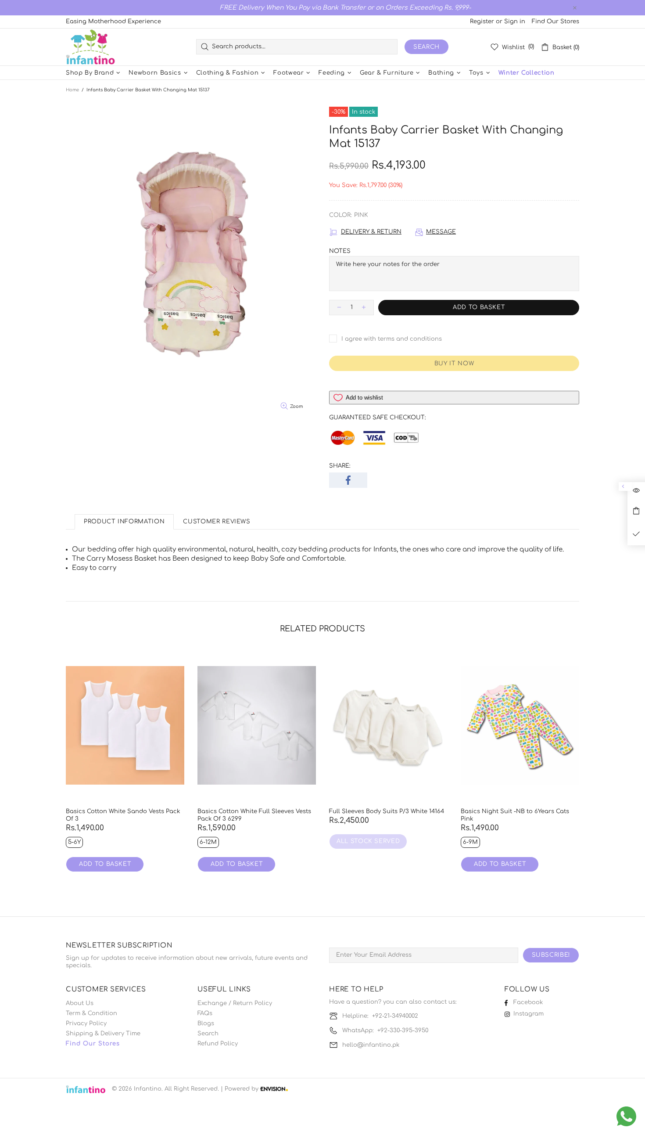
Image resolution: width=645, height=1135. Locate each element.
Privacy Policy (86, 1023)
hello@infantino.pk (370, 1045)
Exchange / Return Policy (234, 1003)
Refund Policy (217, 1044)
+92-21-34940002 (395, 1016)
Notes (340, 251)
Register (482, 21)
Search (426, 47)
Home (72, 89)
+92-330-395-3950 (402, 1030)
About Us (79, 1003)
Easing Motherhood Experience (113, 21)
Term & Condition (91, 1013)
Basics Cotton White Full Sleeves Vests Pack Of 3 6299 (254, 815)
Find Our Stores (555, 21)
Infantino (90, 47)
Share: (340, 466)
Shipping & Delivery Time (103, 1034)
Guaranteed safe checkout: (377, 417)
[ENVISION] (274, 1089)
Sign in (514, 21)
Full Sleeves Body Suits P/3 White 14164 (386, 811)
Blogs (205, 1023)
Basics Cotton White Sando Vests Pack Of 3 (123, 815)
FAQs (204, 1013)
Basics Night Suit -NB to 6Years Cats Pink (515, 815)
